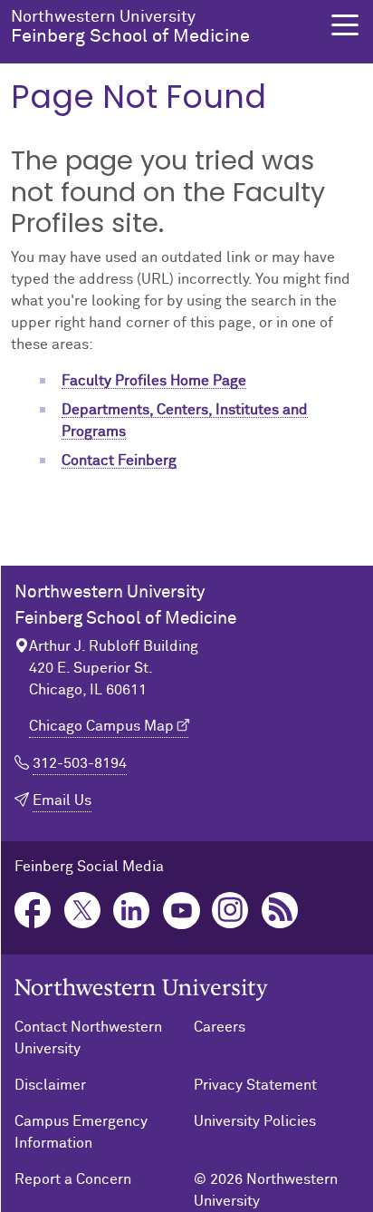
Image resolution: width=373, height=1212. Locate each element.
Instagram (230, 910)
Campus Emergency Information (81, 1132)
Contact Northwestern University (88, 1038)
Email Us (62, 800)
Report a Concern (72, 1179)
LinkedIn (131, 910)
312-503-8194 (80, 763)
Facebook (33, 910)
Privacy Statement (255, 1085)
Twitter (82, 910)
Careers (219, 1027)
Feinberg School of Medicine (130, 27)
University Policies (255, 1121)
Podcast (280, 910)
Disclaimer (50, 1085)
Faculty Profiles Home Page (154, 380)
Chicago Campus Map (101, 726)
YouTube (181, 910)
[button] (345, 25)
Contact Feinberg (119, 460)
